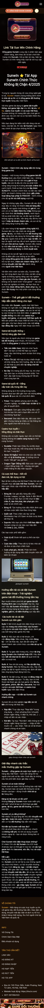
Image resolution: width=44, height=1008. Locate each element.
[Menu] (40, 4)
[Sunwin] (22, 4)
